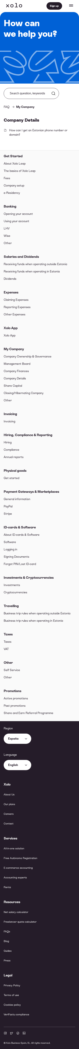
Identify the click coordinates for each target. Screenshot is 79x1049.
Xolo (14, 6)
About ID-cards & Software (22, 534)
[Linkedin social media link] (24, 1033)
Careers (9, 813)
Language (10, 754)
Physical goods (15, 470)
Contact (8, 823)
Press (7, 960)
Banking (10, 206)
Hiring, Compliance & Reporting (28, 435)
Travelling (11, 606)
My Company (14, 349)
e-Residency (12, 193)
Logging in (10, 549)
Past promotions (15, 705)
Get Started (13, 156)
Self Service (12, 670)
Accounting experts (15, 877)
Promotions (12, 691)
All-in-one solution (14, 848)
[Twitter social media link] (11, 1033)
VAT (6, 649)
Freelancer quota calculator (20, 921)
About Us (9, 794)
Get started (11, 478)
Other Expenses (14, 314)
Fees (7, 178)
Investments (12, 585)
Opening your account (18, 214)
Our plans (9, 804)
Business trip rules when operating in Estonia (33, 620)
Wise (7, 236)
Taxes (8, 634)
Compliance (11, 449)
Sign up (54, 5)
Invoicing (10, 414)
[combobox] (17, 739)
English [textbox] (13, 765)
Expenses (11, 292)
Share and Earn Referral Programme (28, 713)
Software (10, 542)
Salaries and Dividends (21, 257)
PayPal (8, 506)
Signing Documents (16, 556)
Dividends (10, 278)
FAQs (7, 931)
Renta (7, 887)
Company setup (14, 185)
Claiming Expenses (16, 300)
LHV (7, 228)
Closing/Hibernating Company (23, 393)
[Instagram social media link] (5, 1033)
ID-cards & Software (20, 527)
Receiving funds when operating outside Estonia (35, 264)
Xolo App (11, 328)
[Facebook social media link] (17, 1033)
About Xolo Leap (15, 163)
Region (8, 728)
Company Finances (16, 371)
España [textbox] (13, 738)
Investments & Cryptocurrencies (29, 577)
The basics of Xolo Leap (19, 171)
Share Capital (13, 385)
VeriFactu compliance (16, 1014)
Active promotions (16, 698)
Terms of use (11, 995)
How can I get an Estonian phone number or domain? (38, 132)
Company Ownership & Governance (27, 356)
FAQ (7, 107)
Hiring (8, 442)
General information (17, 499)
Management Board (17, 364)
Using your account (16, 221)
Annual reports (14, 457)
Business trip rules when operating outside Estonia (37, 613)
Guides (8, 950)
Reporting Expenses (17, 307)
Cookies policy (12, 1004)
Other (8, 243)
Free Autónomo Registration (20, 858)
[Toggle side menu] (67, 5)
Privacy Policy (12, 985)
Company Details (15, 378)
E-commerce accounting (18, 867)
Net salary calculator (16, 912)
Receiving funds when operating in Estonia (32, 271)
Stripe (8, 513)
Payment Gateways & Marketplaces (31, 492)
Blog (6, 941)
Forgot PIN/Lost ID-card (20, 564)
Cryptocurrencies (15, 592)
